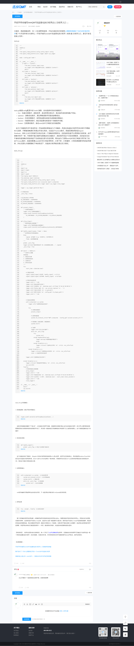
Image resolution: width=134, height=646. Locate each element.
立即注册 (117, 6)
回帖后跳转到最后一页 (39, 619)
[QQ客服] (125, 634)
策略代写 (70, 7)
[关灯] (125, 617)
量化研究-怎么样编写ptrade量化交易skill (107, 57)
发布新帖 (17, 16)
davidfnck (103, 100)
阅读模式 (38, 26)
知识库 (45, 7)
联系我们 (16, 635)
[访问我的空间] (99, 24)
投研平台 (31, 635)
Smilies (42, 604)
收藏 (23, 563)
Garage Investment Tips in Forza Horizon (108, 156)
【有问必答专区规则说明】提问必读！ (108, 106)
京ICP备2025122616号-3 (114, 644)
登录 (110, 6)
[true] (103, 6)
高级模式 (87, 604)
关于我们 (16, 630)
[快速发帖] (125, 622)
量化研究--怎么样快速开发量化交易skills (112, 81)
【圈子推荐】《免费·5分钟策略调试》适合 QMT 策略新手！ (109, 124)
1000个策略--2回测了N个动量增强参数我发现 (112, 63)
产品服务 (19, 12)
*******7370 (104, 136)
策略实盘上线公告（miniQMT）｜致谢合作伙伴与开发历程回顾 (33, 556)
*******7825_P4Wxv (24, 574)
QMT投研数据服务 (28, 12)
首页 (30, 7)
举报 (90, 563)
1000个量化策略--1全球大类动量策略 (112, 72)
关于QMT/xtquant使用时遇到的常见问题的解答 (108, 133)
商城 (39, 7)
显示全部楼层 (31, 26)
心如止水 (103, 109)
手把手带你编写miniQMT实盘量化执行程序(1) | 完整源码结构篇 (33, 546)
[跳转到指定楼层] (90, 569)
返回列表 (118, 16)
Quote (36, 604)
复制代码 (22, 103)
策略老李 (107, 23)
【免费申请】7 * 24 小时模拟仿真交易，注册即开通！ (108, 97)
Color (27, 604)
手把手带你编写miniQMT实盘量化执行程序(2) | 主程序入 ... (48, 12)
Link (33, 604)
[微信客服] (125, 628)
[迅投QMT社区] (19, 6)
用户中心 (79, 7)
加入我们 (16, 633)
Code (39, 604)
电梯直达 (81, 569)
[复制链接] (68, 23)
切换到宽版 (120, 2)
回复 (17, 563)
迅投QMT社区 (13, 12)
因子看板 (53, 7)
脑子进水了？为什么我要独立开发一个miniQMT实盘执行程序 (32, 551)
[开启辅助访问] (117, 2)
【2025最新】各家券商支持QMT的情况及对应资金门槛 (108, 115)
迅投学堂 (62, 7)
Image (30, 604)
